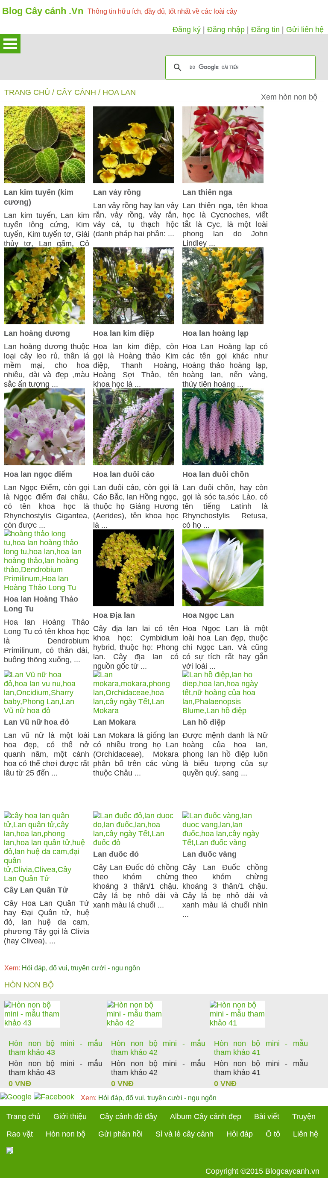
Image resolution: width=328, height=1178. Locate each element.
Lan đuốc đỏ (116, 854)
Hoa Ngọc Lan (208, 615)
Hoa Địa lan (114, 615)
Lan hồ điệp (204, 722)
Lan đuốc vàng (209, 854)
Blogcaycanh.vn (292, 1171)
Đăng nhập (226, 29)
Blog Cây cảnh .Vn (42, 11)
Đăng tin (265, 29)
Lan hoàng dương (37, 333)
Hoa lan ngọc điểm (38, 474)
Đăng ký (187, 29)
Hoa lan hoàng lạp (215, 333)
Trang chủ (27, 92)
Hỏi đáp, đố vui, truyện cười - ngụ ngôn (72, 968)
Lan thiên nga (207, 192)
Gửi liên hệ (305, 29)
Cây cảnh (76, 92)
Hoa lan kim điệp (123, 333)
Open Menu (10, 43)
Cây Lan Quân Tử (36, 890)
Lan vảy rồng (117, 192)
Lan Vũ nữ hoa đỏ (36, 722)
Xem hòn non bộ (289, 97)
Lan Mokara (114, 722)
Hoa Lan (119, 92)
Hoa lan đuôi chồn (215, 474)
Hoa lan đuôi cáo (124, 474)
